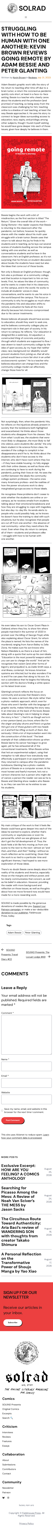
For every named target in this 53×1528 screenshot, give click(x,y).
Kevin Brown (19, 77)
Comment (7, 1013)
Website (5, 1092)
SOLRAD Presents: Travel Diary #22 (9, 954)
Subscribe (12, 1322)
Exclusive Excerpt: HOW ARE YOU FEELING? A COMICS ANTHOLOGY (20, 1172)
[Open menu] (25, 17)
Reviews (32, 77)
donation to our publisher (14, 912)
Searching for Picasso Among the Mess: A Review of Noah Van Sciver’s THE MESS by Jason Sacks (19, 1199)
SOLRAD (32, 8)
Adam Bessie (14, 932)
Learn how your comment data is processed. (25, 1136)
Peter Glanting (32, 932)
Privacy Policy (26, 1523)
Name (5, 1059)
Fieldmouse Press (31, 1513)
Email (5, 1075)
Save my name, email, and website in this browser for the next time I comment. (25, 1110)
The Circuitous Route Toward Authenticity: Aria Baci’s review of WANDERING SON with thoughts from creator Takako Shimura (21, 1232)
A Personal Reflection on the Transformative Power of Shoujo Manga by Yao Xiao (21, 1262)
